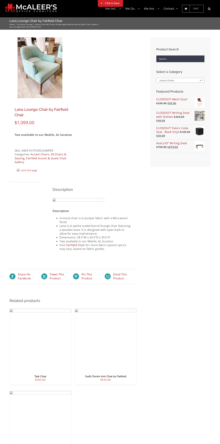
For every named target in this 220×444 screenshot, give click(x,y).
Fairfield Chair (75, 245)
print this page (29, 170)
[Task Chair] (40, 339)
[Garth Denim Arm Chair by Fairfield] (105, 339)
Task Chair (40, 376)
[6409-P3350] (39, 67)
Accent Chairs (40, 154)
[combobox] (180, 80)
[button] (209, 8)
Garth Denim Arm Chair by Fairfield (105, 376)
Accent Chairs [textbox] (179, 80)
